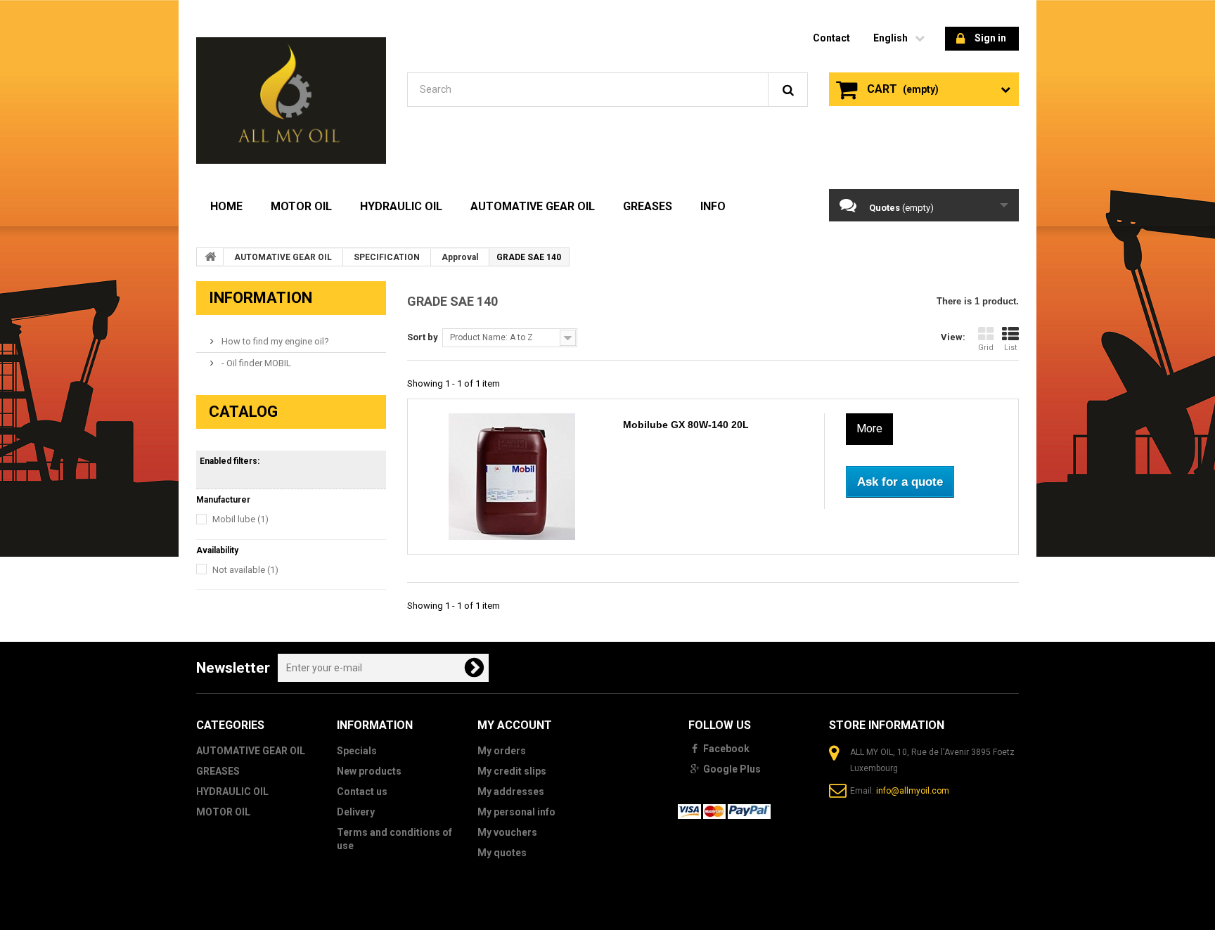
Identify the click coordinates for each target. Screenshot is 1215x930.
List (1010, 347)
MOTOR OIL (301, 206)
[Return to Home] (210, 256)
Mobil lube (240, 519)
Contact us (362, 791)
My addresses (510, 791)
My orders (501, 750)
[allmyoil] (291, 100)
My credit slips (511, 771)
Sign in (990, 38)
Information (260, 297)
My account (514, 725)
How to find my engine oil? (274, 341)
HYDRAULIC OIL (401, 206)
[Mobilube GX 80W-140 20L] (512, 476)
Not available (245, 569)
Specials (357, 750)
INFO (713, 206)
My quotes (502, 852)
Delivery (356, 812)
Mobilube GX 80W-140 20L (686, 424)
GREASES (647, 206)
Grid (986, 347)
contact (831, 38)
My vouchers (507, 832)
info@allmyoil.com (912, 791)
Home (226, 206)
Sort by (422, 337)
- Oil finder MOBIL (255, 363)
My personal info (516, 812)
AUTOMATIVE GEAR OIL (532, 206)
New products (369, 771)
